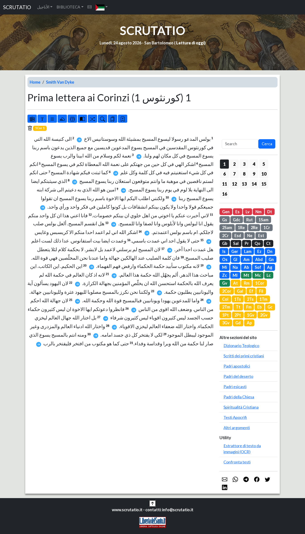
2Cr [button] (225, 235)
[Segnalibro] (112, 119)
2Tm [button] (226, 306)
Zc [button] (224, 275)
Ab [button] (246, 267)
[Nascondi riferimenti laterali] (62, 119)
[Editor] (72, 119)
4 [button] (254, 164)
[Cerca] (102, 119)
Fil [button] (261, 291)
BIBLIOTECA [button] (68, 6)
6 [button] (224, 173)
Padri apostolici (237, 366)
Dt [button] (269, 211)
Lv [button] (248, 211)
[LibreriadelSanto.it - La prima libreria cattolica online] (152, 522)
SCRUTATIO (17, 7)
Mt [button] (246, 275)
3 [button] (244, 164)
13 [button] (244, 183)
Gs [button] (224, 219)
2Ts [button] (250, 299)
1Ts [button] (237, 299)
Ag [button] (269, 267)
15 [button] (263, 183)
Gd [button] (238, 322)
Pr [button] (247, 243)
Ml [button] (235, 275)
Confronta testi (237, 461)
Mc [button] (258, 275)
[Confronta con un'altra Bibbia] (82, 119)
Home (35, 82)
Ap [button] (249, 322)
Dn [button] (269, 251)
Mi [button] (224, 267)
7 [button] (234, 173)
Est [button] (261, 235)
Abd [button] (259, 259)
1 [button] (224, 164)
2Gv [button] (263, 315)
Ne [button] (249, 235)
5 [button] (264, 164)
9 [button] (254, 173)
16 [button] (224, 194)
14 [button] (254, 183)
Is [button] (224, 251)
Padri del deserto (238, 376)
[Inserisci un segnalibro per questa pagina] (122, 119)
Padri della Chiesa (239, 396)
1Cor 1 (40, 128)
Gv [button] (224, 283)
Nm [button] (258, 211)
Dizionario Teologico (241, 345)
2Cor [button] (226, 291)
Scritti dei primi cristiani (244, 355)
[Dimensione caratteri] (42, 119)
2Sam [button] (227, 227)
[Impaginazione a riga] (52, 119)
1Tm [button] (263, 299)
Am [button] (246, 259)
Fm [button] (248, 306)
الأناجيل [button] (43, 6)
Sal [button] (236, 243)
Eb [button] (259, 306)
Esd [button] (237, 235)
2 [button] (234, 164)
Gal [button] (240, 291)
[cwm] (90, 7)
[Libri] (32, 119)
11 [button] (224, 183)
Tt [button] (238, 306)
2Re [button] (254, 227)
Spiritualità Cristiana (241, 407)
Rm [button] (246, 283)
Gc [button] (269, 306)
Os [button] (225, 259)
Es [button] (237, 211)
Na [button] (235, 267)
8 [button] (244, 173)
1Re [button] (241, 227)
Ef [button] (251, 291)
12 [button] (234, 183)
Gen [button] (226, 211)
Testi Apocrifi (235, 417)
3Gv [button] (226, 322)
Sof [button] (258, 267)
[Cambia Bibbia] (92, 119)
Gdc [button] (236, 219)
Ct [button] (268, 243)
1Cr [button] (266, 227)
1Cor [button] (259, 283)
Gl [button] (235, 259)
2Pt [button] (237, 315)
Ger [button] (234, 251)
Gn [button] (271, 259)
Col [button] (225, 299)
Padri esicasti (235, 386)
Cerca (267, 143)
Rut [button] (249, 219)
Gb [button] (224, 243)
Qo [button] (257, 243)
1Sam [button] (263, 219)
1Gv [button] (250, 315)
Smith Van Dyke (60, 82)
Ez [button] (259, 251)
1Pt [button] (225, 315)
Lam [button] (247, 251)
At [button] (235, 283)
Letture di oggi (190, 42)
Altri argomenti (237, 427)
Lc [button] (269, 275)
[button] (102, 7)
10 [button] (263, 173)
